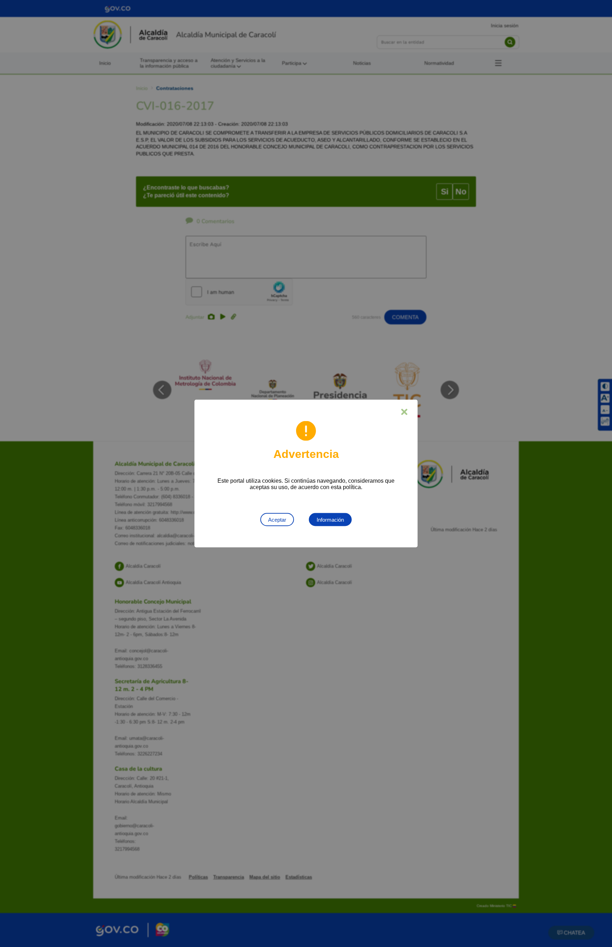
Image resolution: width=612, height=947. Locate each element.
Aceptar (277, 520)
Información (330, 520)
